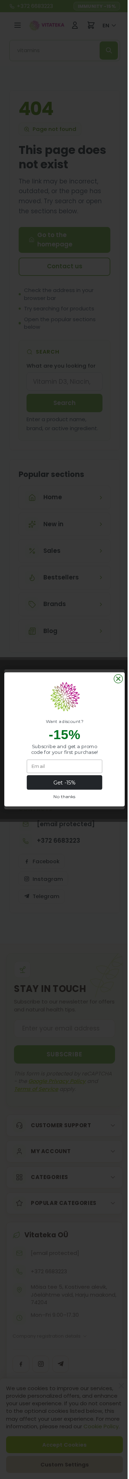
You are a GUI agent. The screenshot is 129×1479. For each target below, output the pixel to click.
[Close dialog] (115, 678)
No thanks (62, 797)
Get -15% (62, 782)
